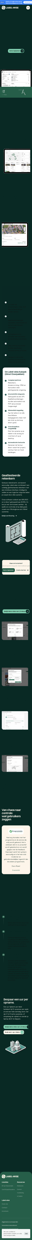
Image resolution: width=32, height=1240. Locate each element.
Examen (19, 1189)
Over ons (5, 1204)
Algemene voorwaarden (10, 1222)
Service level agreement (10, 1229)
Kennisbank (5, 1211)
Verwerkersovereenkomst (9, 1225)
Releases (20, 1186)
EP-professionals (7, 1186)
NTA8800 (20, 1196)
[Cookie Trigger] (20, 8)
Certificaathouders (8, 1189)
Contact (4, 1207)
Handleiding (20, 1193)
